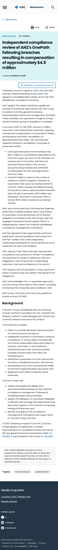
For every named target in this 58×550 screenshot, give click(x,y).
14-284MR (46, 436)
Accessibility (20, 546)
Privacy (42, 543)
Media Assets (9, 501)
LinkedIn (9, 522)
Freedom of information (13, 543)
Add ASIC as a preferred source (38, 85)
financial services (22, 472)
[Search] (53, 7)
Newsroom (11, 19)
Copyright (31, 543)
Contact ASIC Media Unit (15, 496)
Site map (33, 546)
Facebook (10, 527)
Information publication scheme (16, 539)
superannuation (42, 472)
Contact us (7, 546)
